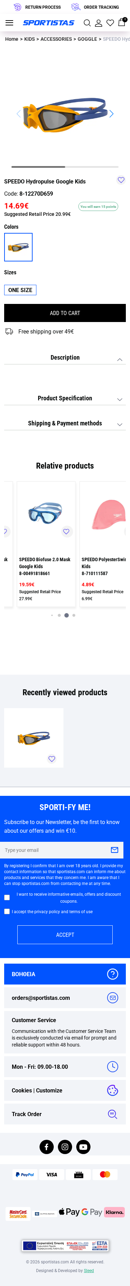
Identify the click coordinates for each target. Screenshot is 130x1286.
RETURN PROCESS (43, 7)
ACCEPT (65, 934)
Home (11, 39)
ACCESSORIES (56, 39)
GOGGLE (87, 39)
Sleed (89, 1270)
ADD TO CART (65, 312)
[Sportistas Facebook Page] (47, 1147)
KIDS (29, 39)
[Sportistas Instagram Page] (65, 1147)
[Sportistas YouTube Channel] (83, 1147)
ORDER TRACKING (101, 7)
